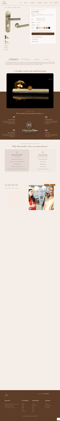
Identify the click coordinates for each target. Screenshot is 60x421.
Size (32, 19)
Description (14, 59)
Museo (23, 409)
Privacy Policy (47, 407)
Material (33, 22)
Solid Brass (38, 22)
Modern (23, 403)
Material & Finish (25, 59)
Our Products (10, 7)
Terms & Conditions (48, 405)
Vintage (23, 407)
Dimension (37, 59)
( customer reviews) (39, 13)
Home (5, 7)
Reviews (46, 59)
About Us (33, 403)
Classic (23, 405)
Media (33, 411)
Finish (33, 27)
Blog (33, 407)
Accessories (24, 411)
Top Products (15, 7)
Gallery (33, 409)
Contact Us (47, 403)
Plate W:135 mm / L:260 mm (41, 18)
